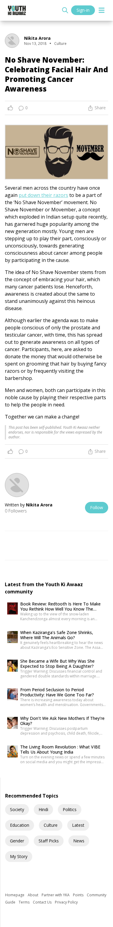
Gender (17, 841)
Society (17, 809)
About (33, 894)
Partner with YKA (56, 894)
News (78, 841)
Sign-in (83, 10)
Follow (96, 507)
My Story (18, 856)
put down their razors (43, 195)
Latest (78, 825)
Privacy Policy (66, 902)
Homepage (15, 894)
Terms (24, 902)
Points (78, 894)
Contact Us (42, 902)
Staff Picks (49, 841)
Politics (70, 809)
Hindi (43, 809)
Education (19, 825)
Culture (51, 825)
